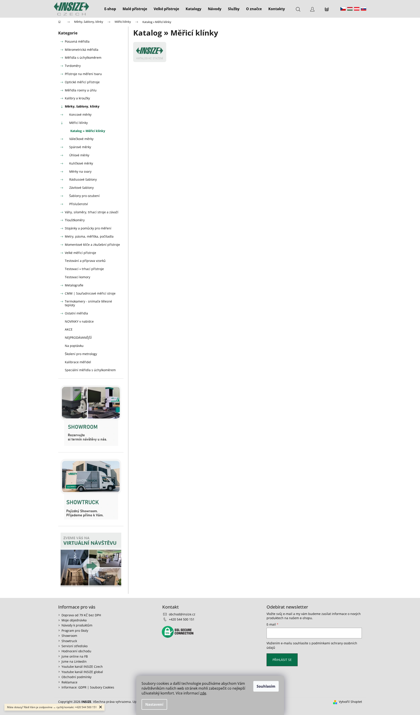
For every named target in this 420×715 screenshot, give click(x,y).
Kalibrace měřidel (78, 362)
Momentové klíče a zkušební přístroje (92, 244)
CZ (343, 9)
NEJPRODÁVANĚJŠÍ (78, 337)
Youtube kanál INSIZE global (82, 672)
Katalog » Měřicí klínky (87, 131)
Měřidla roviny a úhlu (81, 90)
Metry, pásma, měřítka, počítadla (89, 236)
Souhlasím (266, 686)
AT (357, 9)
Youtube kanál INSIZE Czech (82, 666)
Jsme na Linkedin (74, 661)
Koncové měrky (80, 114)
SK (363, 9)
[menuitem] (110, 9)
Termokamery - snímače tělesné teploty (88, 303)
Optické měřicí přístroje (82, 82)
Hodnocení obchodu (76, 651)
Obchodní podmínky (76, 677)
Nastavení (154, 704)
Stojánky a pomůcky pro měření (88, 228)
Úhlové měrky (79, 155)
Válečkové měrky (81, 139)
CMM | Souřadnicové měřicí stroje (90, 293)
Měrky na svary (80, 171)
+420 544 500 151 (181, 619)
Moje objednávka (74, 620)
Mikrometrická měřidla (81, 49)
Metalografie (74, 285)
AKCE (69, 329)
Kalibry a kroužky (77, 98)
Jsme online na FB (75, 656)
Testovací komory (77, 277)
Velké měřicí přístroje (80, 253)
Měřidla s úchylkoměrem (83, 57)
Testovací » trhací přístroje (84, 269)
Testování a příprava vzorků (85, 261)
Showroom (69, 636)
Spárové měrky (80, 147)
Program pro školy (75, 630)
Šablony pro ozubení (84, 196)
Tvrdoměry (73, 66)
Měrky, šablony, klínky (82, 106)
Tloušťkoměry (75, 220)
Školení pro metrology (81, 354)
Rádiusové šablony (83, 179)
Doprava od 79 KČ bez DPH (81, 615)
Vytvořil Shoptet (350, 702)
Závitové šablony (81, 187)
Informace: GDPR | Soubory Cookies (88, 687)
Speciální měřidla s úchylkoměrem (90, 370)
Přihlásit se (282, 660)
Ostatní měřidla (76, 313)
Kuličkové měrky (81, 163)
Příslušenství (78, 204)
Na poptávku (74, 346)
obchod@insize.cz (182, 614)
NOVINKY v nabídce (79, 321)
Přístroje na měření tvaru (83, 74)
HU (350, 9)
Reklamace (69, 682)
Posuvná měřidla (77, 41)
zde (203, 693)
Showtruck (69, 641)
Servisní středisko (75, 646)
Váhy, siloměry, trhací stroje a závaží (91, 212)
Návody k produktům (77, 625)
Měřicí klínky (78, 123)
